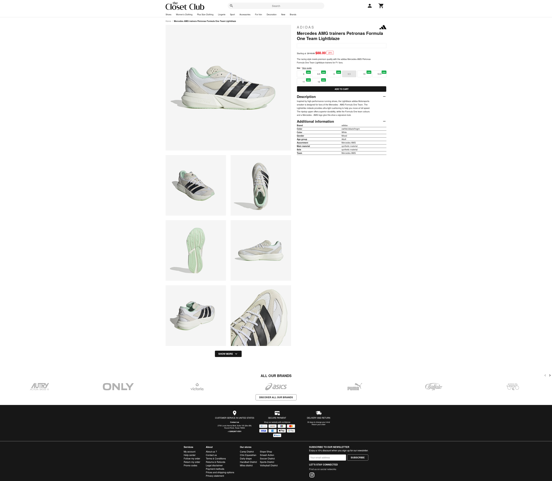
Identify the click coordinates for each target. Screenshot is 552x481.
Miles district (246, 465)
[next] (550, 375)
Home (168, 21)
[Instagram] (312, 475)
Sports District (267, 462)
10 (367, 73)
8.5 (321, 73)
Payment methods (215, 468)
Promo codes (190, 465)
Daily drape (246, 458)
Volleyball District (269, 465)
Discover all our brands (276, 397)
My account (189, 451)
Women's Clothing (184, 14)
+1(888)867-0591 (234, 431)
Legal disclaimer (214, 465)
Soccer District (267, 458)
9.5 (349, 73)
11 (306, 81)
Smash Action (267, 455)
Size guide (307, 68)
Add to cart (342, 89)
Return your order (318, 424)
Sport (232, 14)
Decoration (272, 14)
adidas (306, 27)
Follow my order (192, 458)
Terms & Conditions (216, 458)
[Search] (231, 6)
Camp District (247, 451)
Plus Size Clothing (205, 14)
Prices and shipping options (220, 472)
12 (321, 81)
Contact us (234, 422)
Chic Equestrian (248, 455)
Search (276, 6)
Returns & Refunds (215, 462)
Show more (225, 353)
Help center (189, 455)
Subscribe (358, 457)
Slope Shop (266, 451)
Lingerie (221, 14)
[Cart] (381, 6)
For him (258, 14)
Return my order (192, 462)
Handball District (248, 462)
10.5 (381, 73)
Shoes (168, 14)
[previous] (545, 375)
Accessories (244, 14)
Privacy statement (215, 475)
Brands (293, 14)
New (283, 14)
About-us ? (211, 451)
